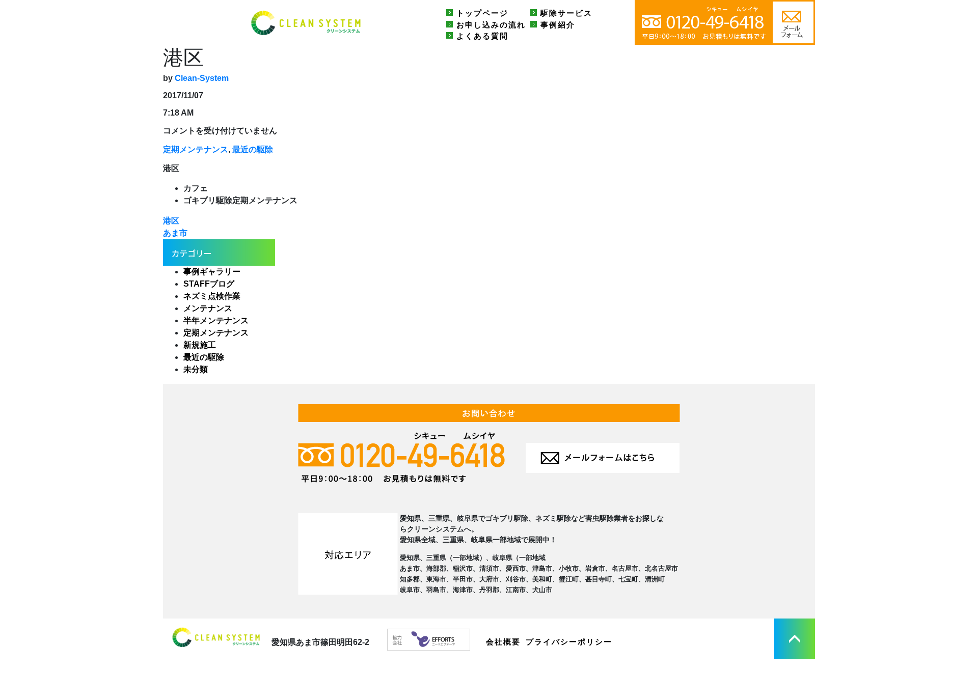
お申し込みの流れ (491, 24)
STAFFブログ (208, 283)
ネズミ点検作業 (211, 296)
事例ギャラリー (211, 271)
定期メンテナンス (195, 149)
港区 (171, 220)
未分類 (195, 369)
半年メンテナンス (216, 320)
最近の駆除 (252, 149)
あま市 (175, 233)
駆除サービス (566, 13)
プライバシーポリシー (569, 641)
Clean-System (202, 78)
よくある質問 (482, 36)
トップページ (482, 13)
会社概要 (503, 641)
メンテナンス (207, 308)
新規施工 (199, 345)
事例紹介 (557, 24)
